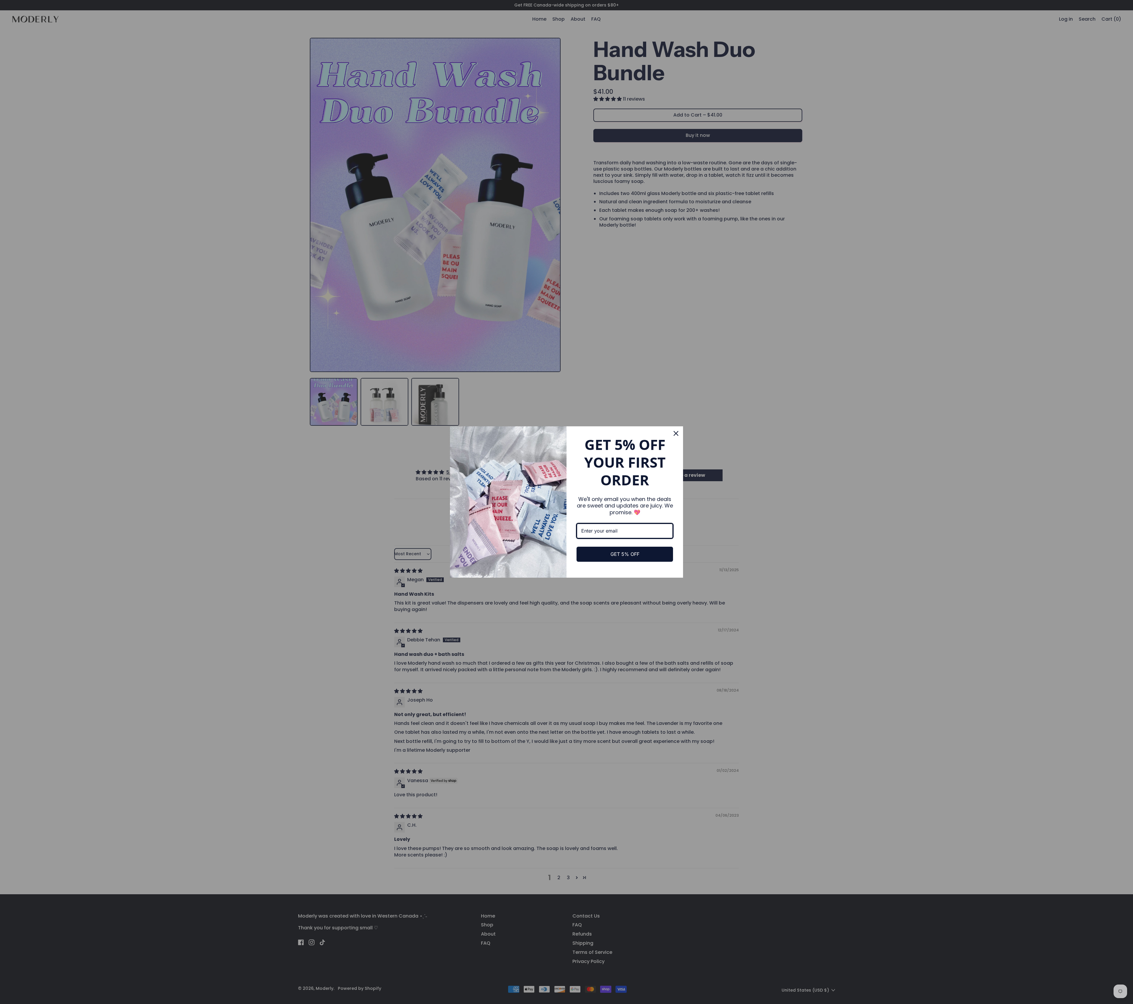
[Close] (676, 433)
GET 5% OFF (624, 554)
